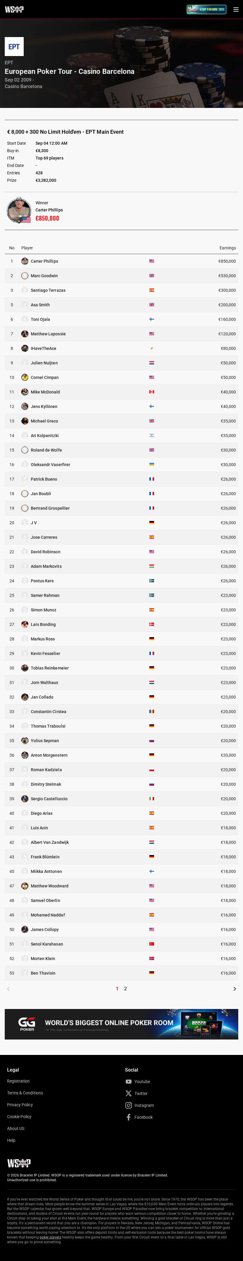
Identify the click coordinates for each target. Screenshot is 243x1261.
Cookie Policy (19, 1116)
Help (11, 1140)
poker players (50, 1237)
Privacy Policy (20, 1104)
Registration (18, 1081)
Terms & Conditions (25, 1093)
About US (15, 1128)
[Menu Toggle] (236, 9)
